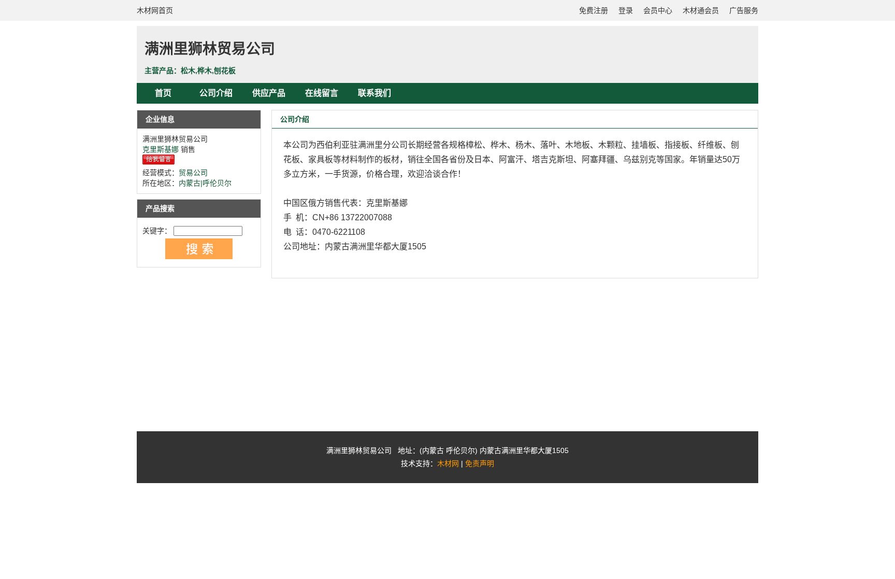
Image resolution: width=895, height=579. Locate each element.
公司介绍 (216, 93)
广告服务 (743, 10)
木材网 (448, 463)
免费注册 (593, 10)
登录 (625, 10)
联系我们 (374, 93)
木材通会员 (701, 10)
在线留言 (321, 93)
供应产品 (268, 93)
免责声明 (479, 463)
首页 (163, 93)
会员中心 (657, 10)
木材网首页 (155, 10)
